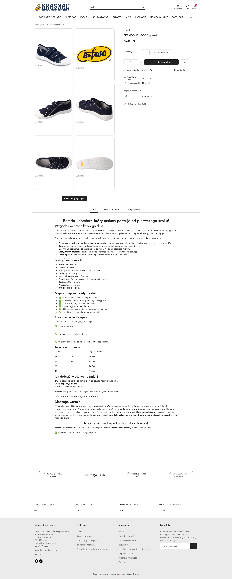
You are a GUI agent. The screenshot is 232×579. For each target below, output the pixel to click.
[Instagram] (41, 561)
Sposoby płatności (126, 536)
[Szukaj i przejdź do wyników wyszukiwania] (143, 7)
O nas (79, 531)
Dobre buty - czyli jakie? (87, 540)
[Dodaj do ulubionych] (185, 62)
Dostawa (122, 531)
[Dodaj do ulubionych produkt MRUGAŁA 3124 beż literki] (195, 452)
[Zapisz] (193, 546)
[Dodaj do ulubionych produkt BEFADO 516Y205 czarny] (70, 452)
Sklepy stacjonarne (85, 536)
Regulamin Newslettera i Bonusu (133, 549)
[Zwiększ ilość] (136, 62)
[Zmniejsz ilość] (125, 62)
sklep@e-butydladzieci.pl (46, 550)
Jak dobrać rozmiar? (86, 544)
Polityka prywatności (128, 557)
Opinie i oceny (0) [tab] (111, 209)
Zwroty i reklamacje (127, 540)
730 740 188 (40, 554)
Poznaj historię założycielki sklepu (92, 549)
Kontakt (122, 562)
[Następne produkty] (193, 470)
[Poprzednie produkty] (39, 470)
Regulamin (123, 544)
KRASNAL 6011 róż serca (127, 504)
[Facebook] (36, 561)
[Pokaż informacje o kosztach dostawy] (148, 83)
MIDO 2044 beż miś (84, 504)
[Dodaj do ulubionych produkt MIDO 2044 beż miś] (112, 452)
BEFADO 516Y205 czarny (44, 504)
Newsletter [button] (165, 525)
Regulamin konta (126, 553)
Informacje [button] (124, 525)
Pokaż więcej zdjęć (74, 198)
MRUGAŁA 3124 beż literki (170, 504)
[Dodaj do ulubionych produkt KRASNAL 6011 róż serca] (153, 452)
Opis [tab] (94, 209)
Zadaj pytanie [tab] (133, 209)
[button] (191, 17)
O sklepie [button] (82, 525)
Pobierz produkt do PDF (137, 104)
